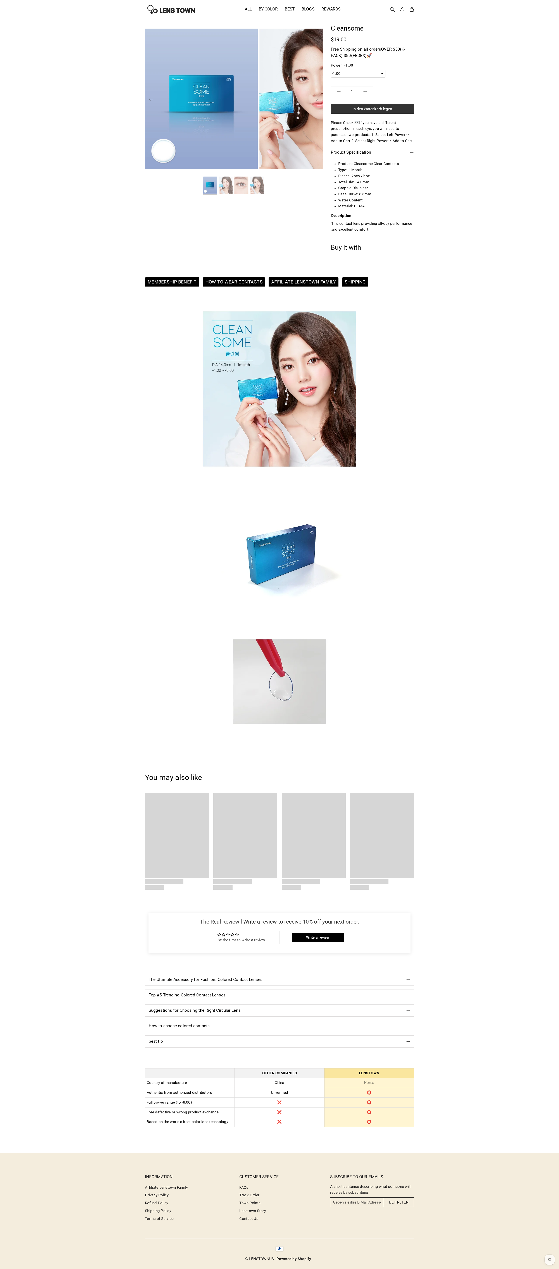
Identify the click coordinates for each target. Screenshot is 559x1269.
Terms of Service (159, 1218)
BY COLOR (268, 9)
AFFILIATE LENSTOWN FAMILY (303, 282)
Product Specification (351, 152)
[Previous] (151, 99)
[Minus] (339, 91)
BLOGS (308, 9)
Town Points (250, 1203)
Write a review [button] (318, 937)
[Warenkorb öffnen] (412, 9)
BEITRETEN (399, 1202)
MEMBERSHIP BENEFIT (172, 282)
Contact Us (248, 1218)
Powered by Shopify (293, 1259)
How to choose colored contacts (179, 1025)
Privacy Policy (157, 1195)
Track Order (249, 1195)
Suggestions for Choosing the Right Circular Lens (195, 1010)
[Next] (316, 99)
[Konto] (402, 9)
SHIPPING (355, 282)
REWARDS (331, 9)
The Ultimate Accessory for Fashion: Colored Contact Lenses (205, 979)
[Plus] (365, 91)
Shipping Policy (158, 1211)
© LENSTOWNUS (259, 1259)
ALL (248, 9)
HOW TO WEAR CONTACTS (233, 282)
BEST (290, 9)
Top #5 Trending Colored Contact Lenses (187, 995)
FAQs (243, 1187)
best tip (156, 1041)
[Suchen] (392, 9)
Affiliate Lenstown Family (166, 1187)
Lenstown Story (252, 1211)
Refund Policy (156, 1203)
